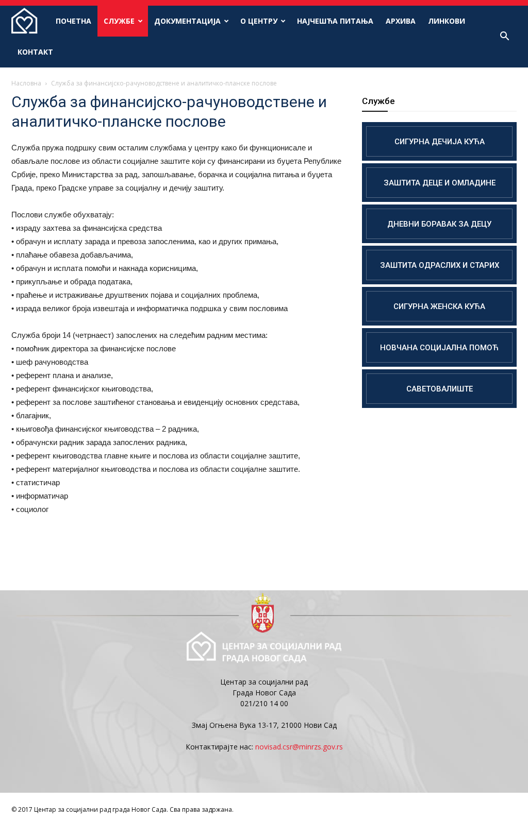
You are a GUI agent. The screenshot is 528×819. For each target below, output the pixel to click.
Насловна (26, 83)
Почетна (73, 21)
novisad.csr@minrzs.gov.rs (299, 747)
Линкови (446, 21)
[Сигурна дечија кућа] (439, 141)
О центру (258, 21)
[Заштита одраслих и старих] (439, 265)
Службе (119, 21)
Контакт (35, 52)
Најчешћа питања (335, 21)
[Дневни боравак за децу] (439, 223)
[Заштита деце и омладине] (439, 182)
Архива (401, 21)
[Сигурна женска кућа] (439, 306)
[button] (504, 36)
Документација (187, 21)
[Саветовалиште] (439, 388)
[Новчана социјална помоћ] (439, 347)
